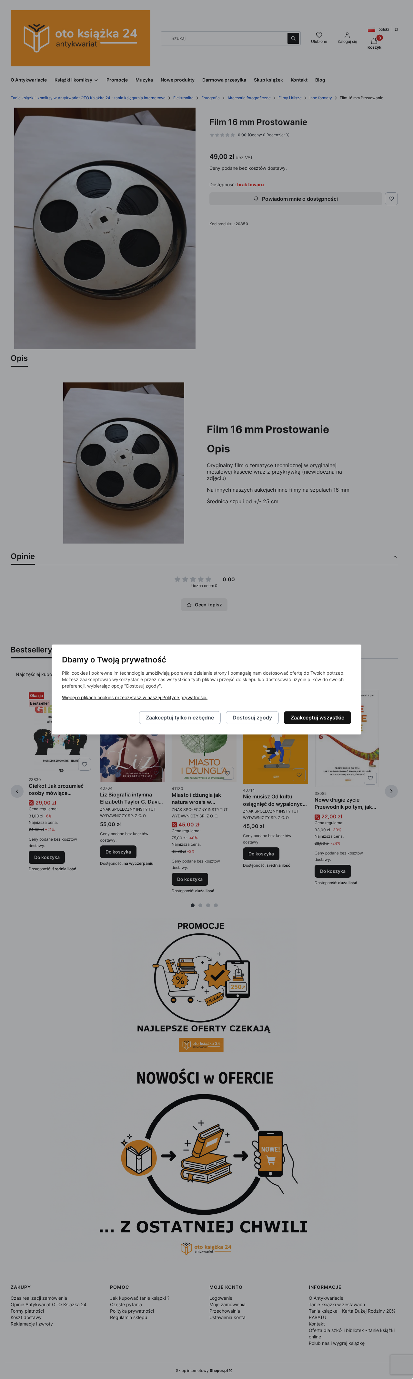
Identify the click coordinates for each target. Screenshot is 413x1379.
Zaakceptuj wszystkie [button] (317, 718)
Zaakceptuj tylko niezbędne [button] (180, 718)
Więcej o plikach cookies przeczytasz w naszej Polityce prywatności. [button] (134, 697)
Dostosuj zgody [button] (252, 718)
